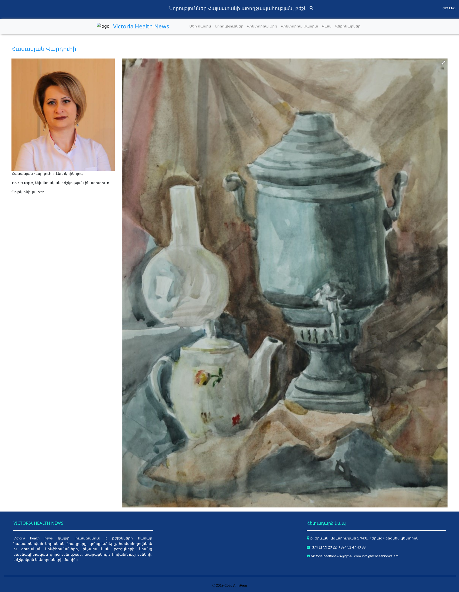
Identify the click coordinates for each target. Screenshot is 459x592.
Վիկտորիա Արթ (263, 26)
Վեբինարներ (348, 26)
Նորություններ (230, 26)
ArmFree (240, 585)
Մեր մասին (201, 26)
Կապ (327, 26)
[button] (443, 63)
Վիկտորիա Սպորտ (300, 26)
